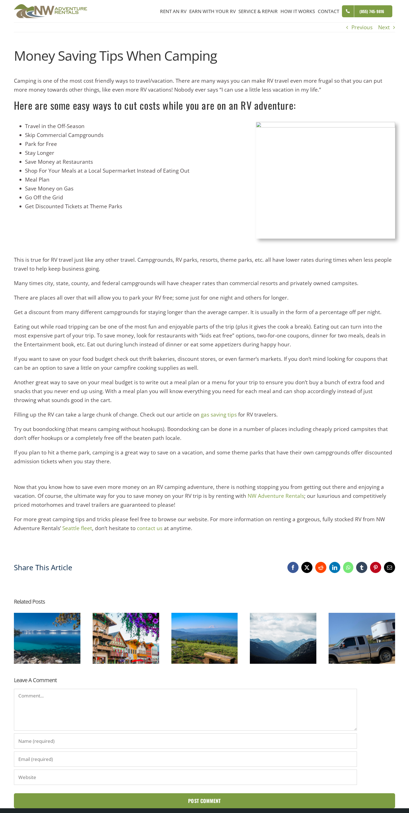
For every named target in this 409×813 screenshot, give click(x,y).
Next (384, 27)
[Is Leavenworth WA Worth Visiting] (126, 616)
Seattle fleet (77, 528)
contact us (149, 528)
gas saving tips (219, 414)
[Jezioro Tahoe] (47, 616)
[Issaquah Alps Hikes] (204, 616)
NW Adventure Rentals (276, 495)
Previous (362, 27)
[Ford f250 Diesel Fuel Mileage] (362, 616)
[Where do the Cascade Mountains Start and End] (283, 616)
